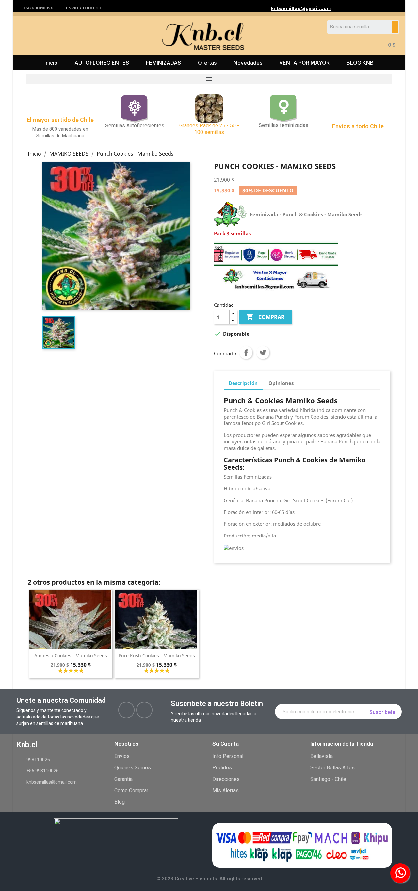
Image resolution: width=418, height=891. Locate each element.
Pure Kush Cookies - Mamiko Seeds (157, 655)
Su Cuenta (225, 743)
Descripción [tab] (243, 383)
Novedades (247, 62)
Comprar (265, 317)
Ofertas (207, 62)
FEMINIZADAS (163, 62)
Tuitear (262, 352)
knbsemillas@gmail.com (301, 8)
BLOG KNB (360, 62)
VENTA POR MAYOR (304, 62)
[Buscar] (395, 27)
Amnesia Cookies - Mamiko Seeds (70, 655)
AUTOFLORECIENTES (101, 62)
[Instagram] (144, 710)
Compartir (245, 352)
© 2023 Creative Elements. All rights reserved (209, 879)
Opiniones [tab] (281, 383)
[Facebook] (126, 710)
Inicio (50, 62)
